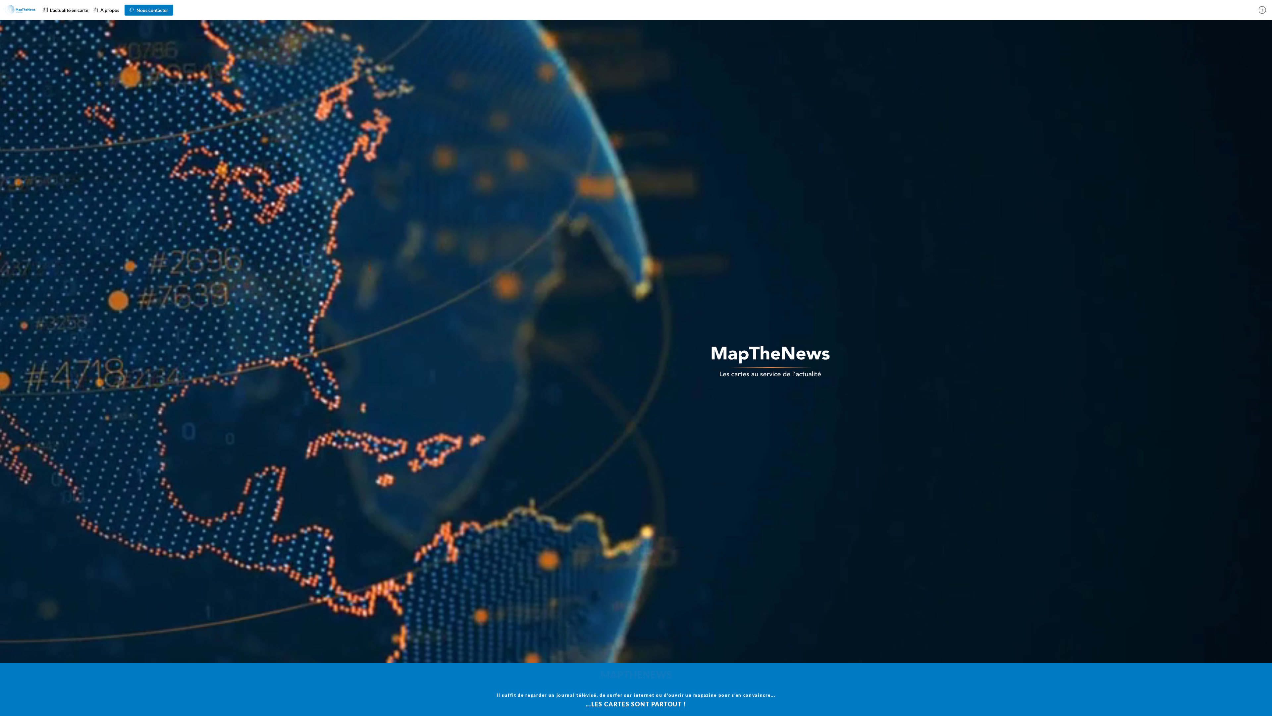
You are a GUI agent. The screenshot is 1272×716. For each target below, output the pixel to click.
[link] (65, 10)
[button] (149, 10)
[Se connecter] (1262, 10)
